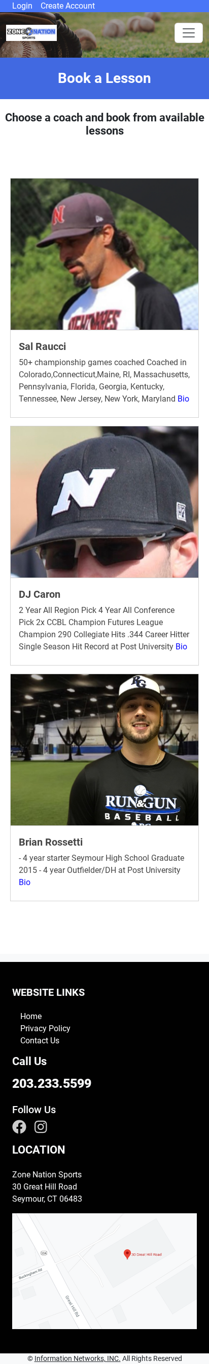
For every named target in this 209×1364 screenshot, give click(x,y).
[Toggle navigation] (189, 33)
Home (31, 1016)
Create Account (68, 6)
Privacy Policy (45, 1028)
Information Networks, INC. (77, 1358)
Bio (183, 399)
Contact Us (39, 1040)
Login (22, 6)
